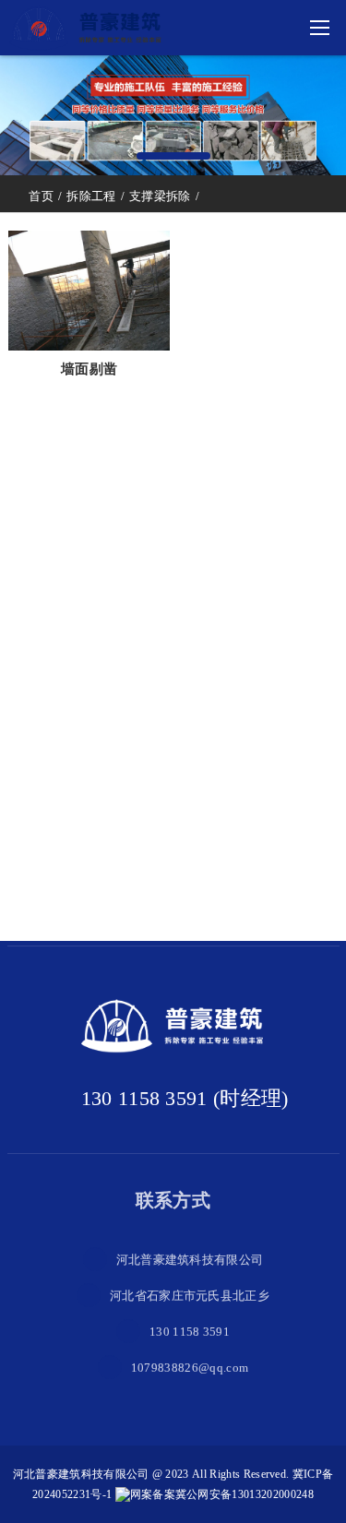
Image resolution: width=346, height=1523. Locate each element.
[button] (173, 156)
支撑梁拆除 (160, 196)
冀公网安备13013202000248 (244, 1494)
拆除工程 (90, 196)
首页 (41, 196)
